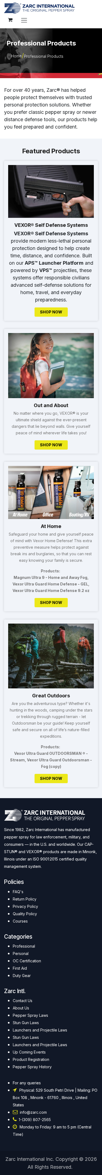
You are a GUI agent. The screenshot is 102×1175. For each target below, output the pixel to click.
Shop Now (51, 312)
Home (16, 56)
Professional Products (43, 56)
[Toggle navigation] (24, 20)
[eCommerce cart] (10, 20)
